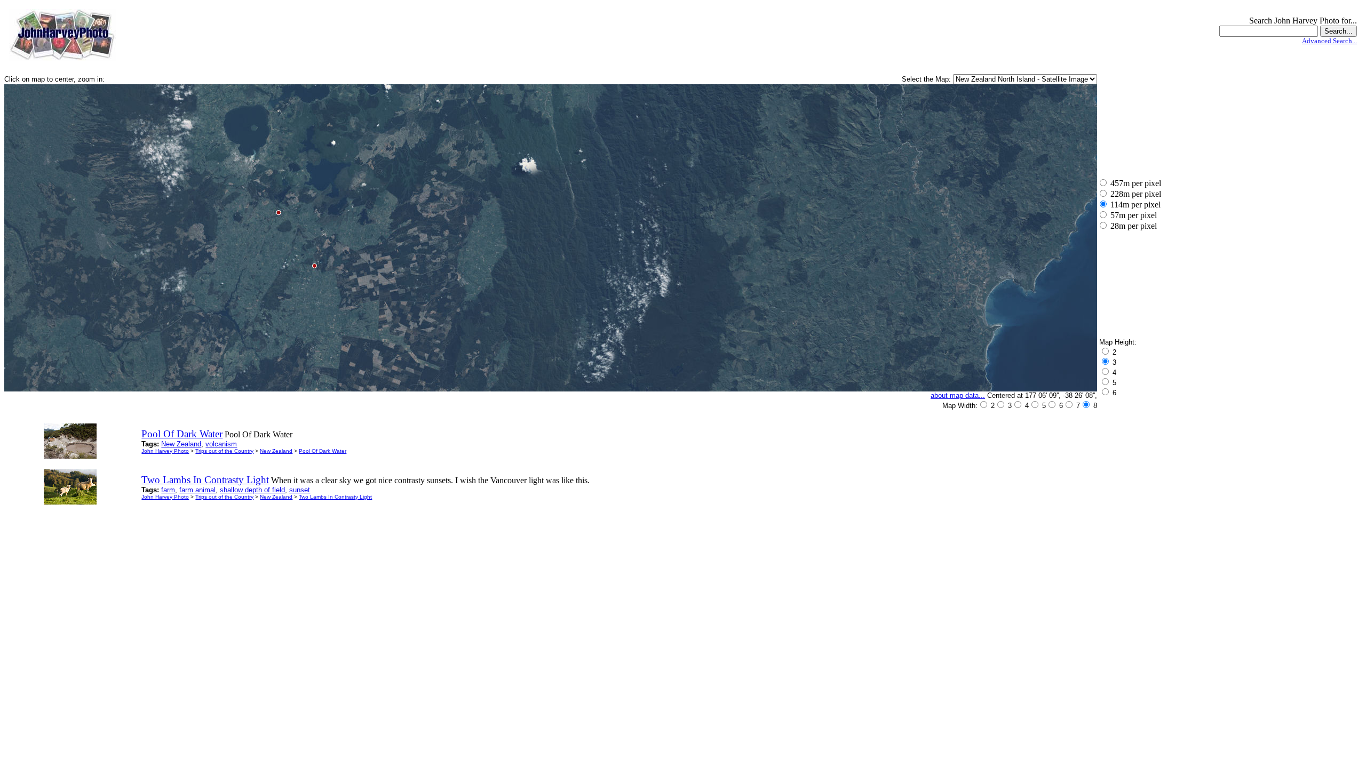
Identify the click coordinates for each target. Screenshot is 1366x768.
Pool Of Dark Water (322, 451)
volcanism (221, 444)
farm (168, 490)
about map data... (958, 395)
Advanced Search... (1329, 41)
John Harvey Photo (165, 451)
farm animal (197, 490)
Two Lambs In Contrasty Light (335, 497)
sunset (299, 490)
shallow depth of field (252, 490)
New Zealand (181, 444)
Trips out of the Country (224, 451)
